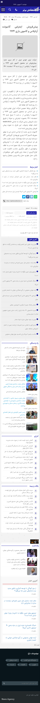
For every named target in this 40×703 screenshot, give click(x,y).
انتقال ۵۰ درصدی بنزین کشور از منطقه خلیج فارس (18, 462)
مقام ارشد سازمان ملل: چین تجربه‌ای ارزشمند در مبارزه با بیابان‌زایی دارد (20, 601)
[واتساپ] (35, 196)
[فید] (1, 2)
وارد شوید (30, 233)
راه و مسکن (34, 343)
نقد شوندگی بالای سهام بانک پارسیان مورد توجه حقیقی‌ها (20, 529)
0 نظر (15, 20)
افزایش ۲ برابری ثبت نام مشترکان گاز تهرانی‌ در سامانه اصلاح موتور (19, 447)
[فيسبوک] (27, 196)
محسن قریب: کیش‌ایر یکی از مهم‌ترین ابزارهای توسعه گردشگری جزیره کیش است (15, 359)
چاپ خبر (7, 20)
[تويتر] (24, 196)
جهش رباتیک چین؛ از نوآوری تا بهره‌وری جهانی (23, 305)
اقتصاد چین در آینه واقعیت (18, 568)
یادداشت (35, 545)
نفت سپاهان (13, 660)
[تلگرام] (31, 196)
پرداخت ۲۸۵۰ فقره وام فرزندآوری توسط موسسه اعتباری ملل (19, 508)
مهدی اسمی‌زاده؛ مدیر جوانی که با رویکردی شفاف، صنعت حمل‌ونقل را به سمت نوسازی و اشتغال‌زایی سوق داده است (14, 377)
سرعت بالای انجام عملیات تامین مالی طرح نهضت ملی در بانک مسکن (19, 491)
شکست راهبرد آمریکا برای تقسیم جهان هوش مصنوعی (20, 334)
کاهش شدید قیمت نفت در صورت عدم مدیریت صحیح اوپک (19, 441)
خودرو (34, 664)
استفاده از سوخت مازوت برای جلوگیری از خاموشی (18, 467)
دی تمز (28, 695)
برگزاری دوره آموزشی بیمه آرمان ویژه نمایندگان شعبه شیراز (18, 518)
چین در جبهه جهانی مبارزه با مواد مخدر (25, 319)
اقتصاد (23, 664)
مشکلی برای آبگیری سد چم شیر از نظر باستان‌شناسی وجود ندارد (21, 473)
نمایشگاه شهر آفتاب (30, 660)
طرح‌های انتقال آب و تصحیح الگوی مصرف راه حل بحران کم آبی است (18, 452)
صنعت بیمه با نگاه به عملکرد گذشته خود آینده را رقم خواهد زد (18, 497)
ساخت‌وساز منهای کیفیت (30, 408)
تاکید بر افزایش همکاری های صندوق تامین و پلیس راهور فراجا (20, 502)
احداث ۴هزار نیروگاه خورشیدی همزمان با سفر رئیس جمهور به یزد (20, 478)
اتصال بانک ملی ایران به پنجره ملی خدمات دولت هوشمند (19, 524)
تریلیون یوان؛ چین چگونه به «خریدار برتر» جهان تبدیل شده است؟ (19, 182)
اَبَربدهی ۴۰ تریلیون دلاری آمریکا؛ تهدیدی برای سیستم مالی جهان (19, 191)
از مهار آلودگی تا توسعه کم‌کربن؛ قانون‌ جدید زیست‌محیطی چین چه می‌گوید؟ (22, 589)
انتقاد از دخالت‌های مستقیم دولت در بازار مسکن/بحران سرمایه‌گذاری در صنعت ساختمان (14, 368)
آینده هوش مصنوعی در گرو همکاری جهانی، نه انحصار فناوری (19, 290)
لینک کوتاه (26, 201)
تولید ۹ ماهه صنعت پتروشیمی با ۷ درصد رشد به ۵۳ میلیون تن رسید (18, 458)
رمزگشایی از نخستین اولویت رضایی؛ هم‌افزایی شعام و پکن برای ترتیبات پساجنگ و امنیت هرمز (16, 562)
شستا (12, 664)
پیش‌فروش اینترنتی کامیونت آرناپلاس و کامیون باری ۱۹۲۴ (20, 29)
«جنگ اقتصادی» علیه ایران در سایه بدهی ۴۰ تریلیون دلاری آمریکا (21, 626)
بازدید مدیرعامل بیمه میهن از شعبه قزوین (21, 512)
